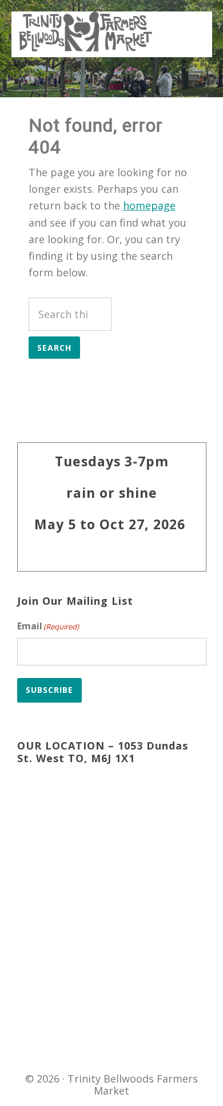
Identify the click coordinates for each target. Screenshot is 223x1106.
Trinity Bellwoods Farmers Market (85, 31)
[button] (189, 25)
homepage (149, 205)
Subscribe (49, 689)
